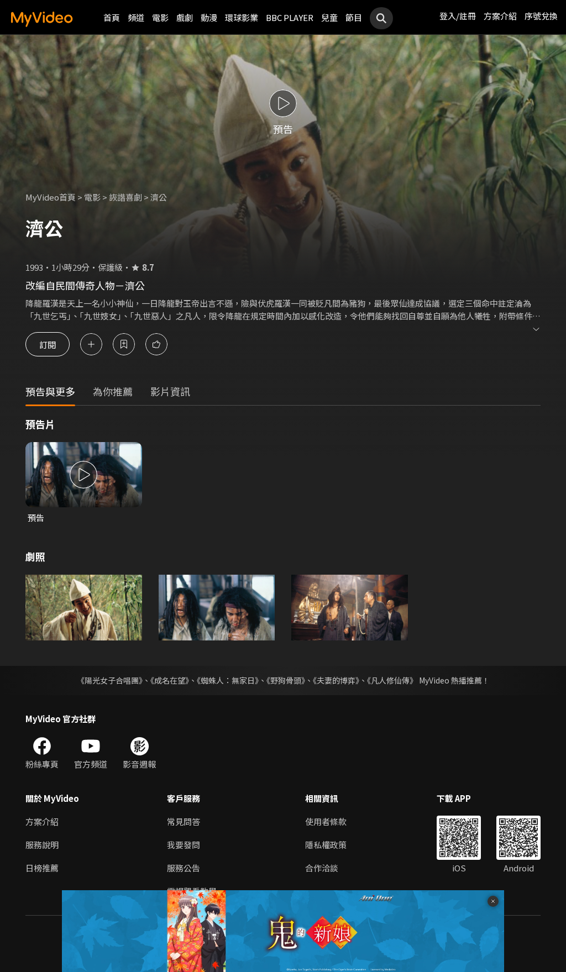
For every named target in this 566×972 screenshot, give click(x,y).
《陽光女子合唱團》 (110, 680)
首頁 (111, 17)
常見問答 (183, 821)
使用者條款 (326, 821)
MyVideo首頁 (50, 197)
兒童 (329, 17)
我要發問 (183, 844)
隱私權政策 (326, 844)
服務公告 (183, 868)
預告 (36, 517)
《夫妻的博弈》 (336, 680)
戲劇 (184, 17)
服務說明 (42, 844)
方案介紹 (500, 16)
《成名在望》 (169, 680)
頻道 (136, 17)
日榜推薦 (42, 868)
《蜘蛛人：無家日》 (228, 680)
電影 (160, 17)
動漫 (209, 17)
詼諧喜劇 (125, 197)
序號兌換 (541, 16)
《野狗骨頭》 (285, 680)
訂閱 (47, 344)
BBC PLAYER (289, 17)
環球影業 (241, 17)
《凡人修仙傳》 (392, 680)
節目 (353, 17)
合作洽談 (321, 868)
